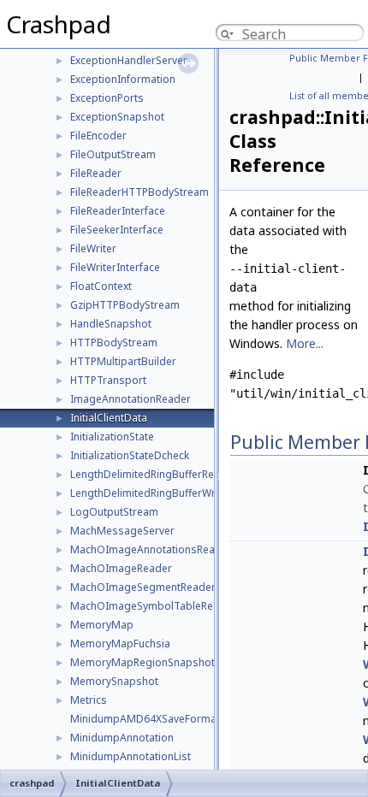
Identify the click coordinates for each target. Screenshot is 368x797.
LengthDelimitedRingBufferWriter (151, 493)
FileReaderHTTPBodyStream (139, 192)
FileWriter (93, 248)
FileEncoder (98, 135)
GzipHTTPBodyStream (125, 305)
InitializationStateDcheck (129, 455)
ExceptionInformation (122, 79)
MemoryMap (102, 624)
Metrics (88, 700)
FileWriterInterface (115, 267)
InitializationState (112, 436)
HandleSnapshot (110, 323)
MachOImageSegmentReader (143, 587)
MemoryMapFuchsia (120, 643)
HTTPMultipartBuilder (123, 361)
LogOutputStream (114, 512)
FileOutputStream (113, 154)
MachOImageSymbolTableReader (153, 606)
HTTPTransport (108, 380)
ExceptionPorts (107, 98)
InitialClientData (108, 417)
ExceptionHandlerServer (128, 60)
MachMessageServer (122, 530)
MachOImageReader (121, 568)
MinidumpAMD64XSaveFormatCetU (157, 718)
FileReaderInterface (117, 211)
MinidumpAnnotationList (130, 756)
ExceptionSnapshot (117, 116)
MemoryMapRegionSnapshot (142, 662)
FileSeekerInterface (116, 229)
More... (304, 343)
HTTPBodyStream (113, 342)
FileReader (96, 173)
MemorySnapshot (114, 681)
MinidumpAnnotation (122, 737)
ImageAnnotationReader (130, 399)
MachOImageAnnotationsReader (151, 549)
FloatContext (101, 286)
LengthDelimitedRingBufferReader (153, 474)
